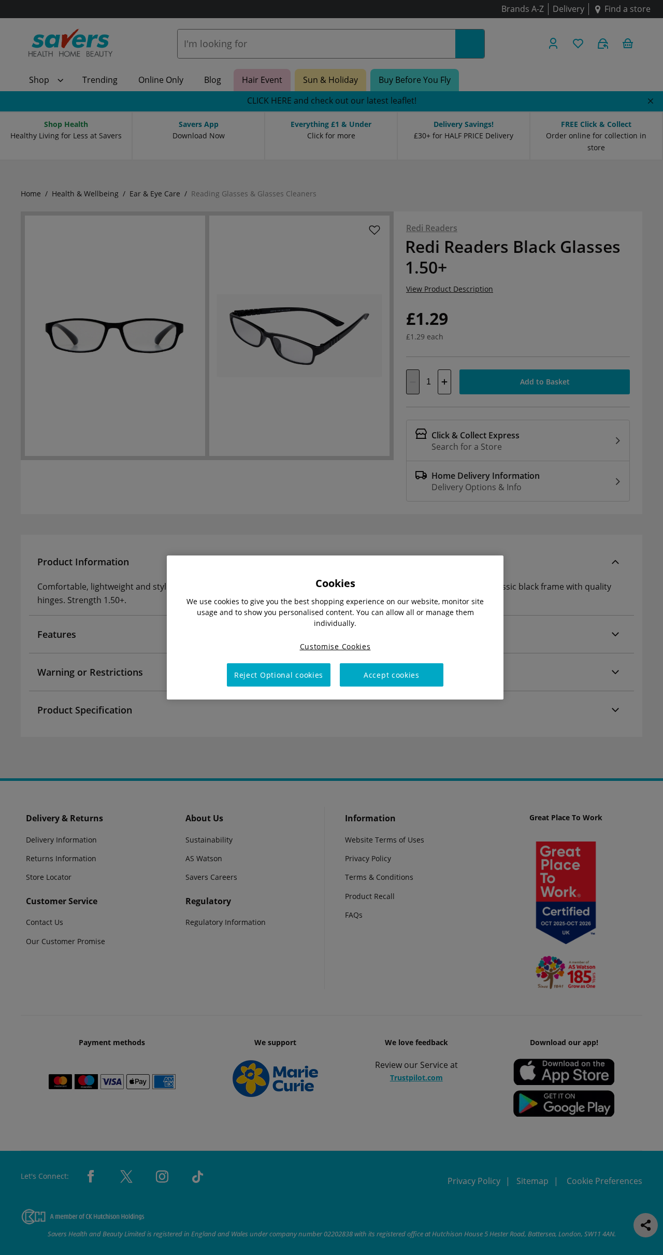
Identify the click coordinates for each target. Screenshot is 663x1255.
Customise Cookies (335, 646)
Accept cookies (392, 675)
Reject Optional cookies (278, 675)
